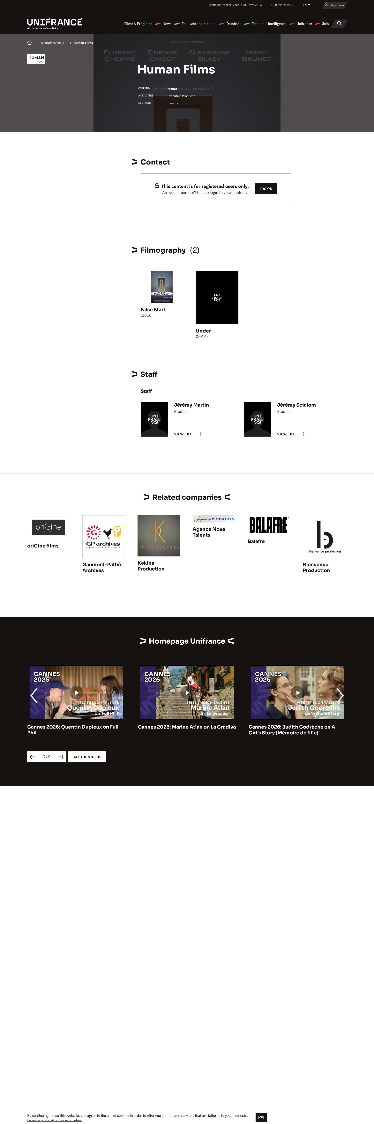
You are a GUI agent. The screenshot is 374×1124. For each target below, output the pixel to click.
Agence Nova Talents (209, 532)
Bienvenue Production (316, 567)
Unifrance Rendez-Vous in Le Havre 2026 (235, 5)
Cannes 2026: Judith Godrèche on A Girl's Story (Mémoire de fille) (292, 730)
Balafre (256, 541)
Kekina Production (151, 566)
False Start (153, 310)
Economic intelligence (269, 23)
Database (234, 23)
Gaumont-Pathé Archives (101, 567)
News (167, 23)
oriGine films (42, 546)
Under (203, 331)
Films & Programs (138, 23)
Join (325, 23)
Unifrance (304, 23)
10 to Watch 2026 (282, 5)
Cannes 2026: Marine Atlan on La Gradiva (187, 727)
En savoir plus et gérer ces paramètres (54, 1120)
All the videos (87, 757)
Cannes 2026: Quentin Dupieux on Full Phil (73, 730)
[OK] (261, 1117)
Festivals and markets (199, 23)
